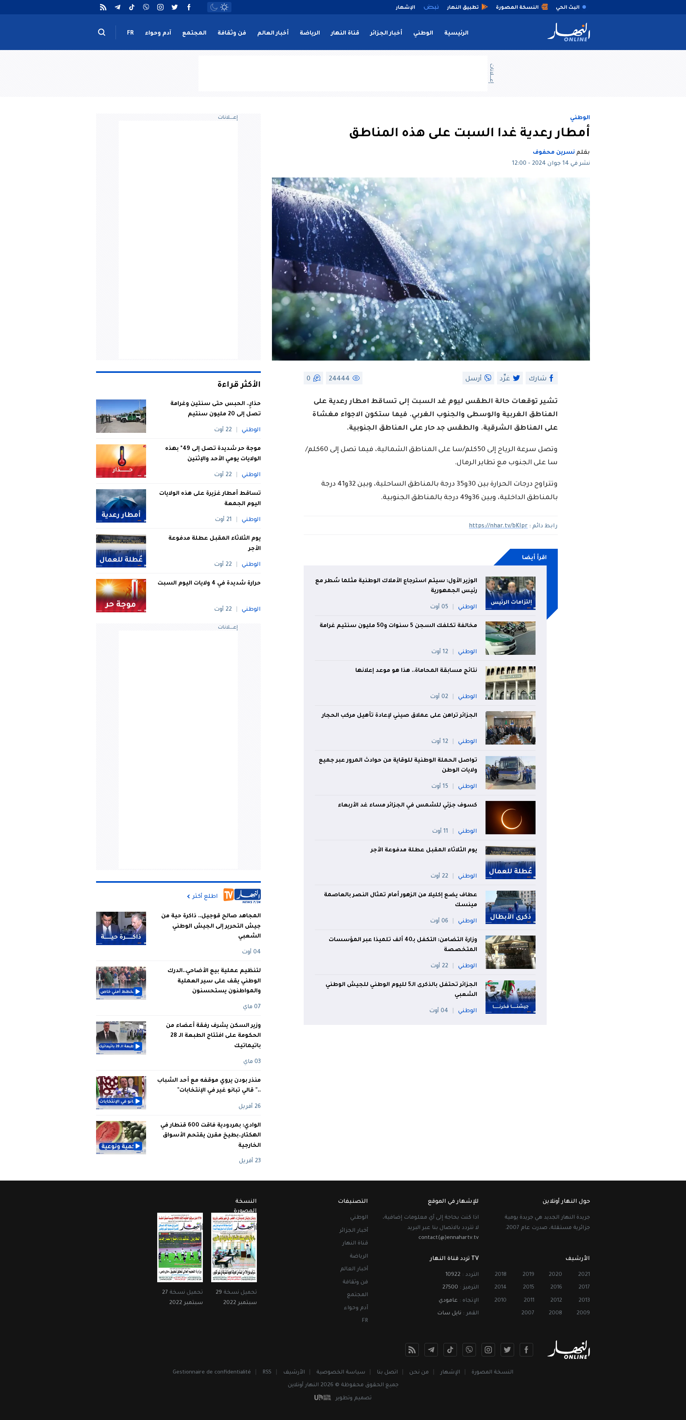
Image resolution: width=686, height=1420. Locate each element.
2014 (500, 1288)
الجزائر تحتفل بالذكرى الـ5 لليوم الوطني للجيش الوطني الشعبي (401, 990)
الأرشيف (294, 1373)
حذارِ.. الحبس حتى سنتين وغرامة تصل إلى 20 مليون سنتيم (215, 409)
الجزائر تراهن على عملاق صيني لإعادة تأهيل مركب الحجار (399, 716)
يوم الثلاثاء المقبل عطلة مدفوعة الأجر (424, 850)
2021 (584, 1275)
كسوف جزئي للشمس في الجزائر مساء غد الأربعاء (407, 806)
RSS (267, 1373)
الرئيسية (456, 34)
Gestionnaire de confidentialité (212, 1373)
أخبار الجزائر (386, 34)
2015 (528, 1288)
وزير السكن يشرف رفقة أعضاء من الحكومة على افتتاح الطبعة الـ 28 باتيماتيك (213, 1036)
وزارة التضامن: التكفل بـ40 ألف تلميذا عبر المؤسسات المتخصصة (403, 945)
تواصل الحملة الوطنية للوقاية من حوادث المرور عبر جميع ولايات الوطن (398, 766)
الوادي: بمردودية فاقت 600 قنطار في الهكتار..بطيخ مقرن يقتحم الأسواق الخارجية (210, 1136)
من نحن (419, 1373)
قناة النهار (345, 34)
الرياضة (310, 34)
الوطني (423, 34)
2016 (556, 1288)
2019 (528, 1275)
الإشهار (450, 1373)
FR (130, 34)
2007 (527, 1313)
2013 (584, 1301)
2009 (583, 1313)
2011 (529, 1301)
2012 (556, 1301)
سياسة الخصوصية (340, 1373)
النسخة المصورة (492, 1373)
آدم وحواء (158, 34)
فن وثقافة (232, 34)
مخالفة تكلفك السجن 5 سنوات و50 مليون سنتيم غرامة (398, 626)
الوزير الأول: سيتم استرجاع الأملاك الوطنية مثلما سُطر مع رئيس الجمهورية (396, 586)
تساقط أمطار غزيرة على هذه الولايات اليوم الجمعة (210, 499)
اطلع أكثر (205, 896)
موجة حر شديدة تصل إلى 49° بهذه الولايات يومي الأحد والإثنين (213, 454)
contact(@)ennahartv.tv (448, 1238)
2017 (584, 1288)
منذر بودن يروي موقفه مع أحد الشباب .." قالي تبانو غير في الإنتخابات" (209, 1086)
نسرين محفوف (554, 153)
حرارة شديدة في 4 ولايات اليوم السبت (209, 584)
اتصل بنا (387, 1373)
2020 (555, 1275)
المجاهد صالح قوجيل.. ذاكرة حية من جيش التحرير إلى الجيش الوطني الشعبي (211, 926)
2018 (501, 1275)
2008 (555, 1313)
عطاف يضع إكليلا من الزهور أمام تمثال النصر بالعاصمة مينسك (400, 900)
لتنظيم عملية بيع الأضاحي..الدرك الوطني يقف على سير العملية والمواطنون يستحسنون (214, 981)
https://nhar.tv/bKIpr (498, 526)
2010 (500, 1301)
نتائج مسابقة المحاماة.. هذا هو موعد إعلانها (416, 671)
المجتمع (194, 34)
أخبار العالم (273, 34)
